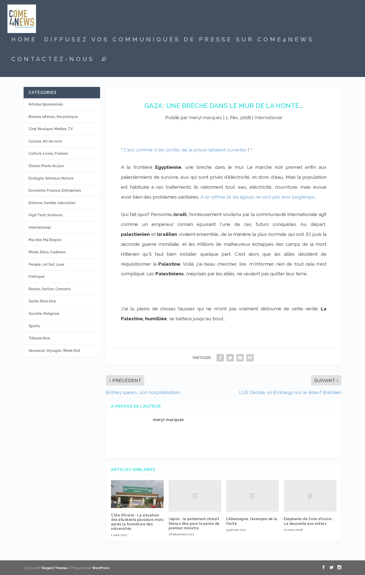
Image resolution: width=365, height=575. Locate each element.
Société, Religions (44, 314)
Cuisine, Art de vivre (45, 141)
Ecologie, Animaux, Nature (51, 178)
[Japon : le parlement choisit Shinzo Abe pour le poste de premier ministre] (195, 496)
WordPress (101, 568)
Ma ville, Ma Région (45, 240)
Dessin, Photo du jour (46, 166)
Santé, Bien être (42, 301)
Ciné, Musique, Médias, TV (51, 129)
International (268, 117)
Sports (34, 326)
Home (24, 40)
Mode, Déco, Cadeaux (47, 252)
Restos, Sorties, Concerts (50, 289)
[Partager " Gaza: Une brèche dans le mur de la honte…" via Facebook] (220, 358)
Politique (36, 277)
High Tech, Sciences (46, 215)
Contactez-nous (52, 60)
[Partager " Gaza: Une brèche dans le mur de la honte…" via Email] (240, 358)
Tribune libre (39, 338)
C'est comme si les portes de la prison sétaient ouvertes (185, 149)
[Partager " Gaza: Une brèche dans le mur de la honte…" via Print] (250, 358)
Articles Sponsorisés (46, 104)
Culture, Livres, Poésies (48, 153)
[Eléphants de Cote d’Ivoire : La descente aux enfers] (310, 496)
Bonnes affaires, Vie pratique (53, 117)
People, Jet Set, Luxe (46, 264)
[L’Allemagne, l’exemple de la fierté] (252, 496)
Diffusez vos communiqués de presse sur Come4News (179, 40)
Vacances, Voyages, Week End (54, 351)
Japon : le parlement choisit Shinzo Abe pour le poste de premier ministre (194, 523)
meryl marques (205, 117)
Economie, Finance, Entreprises (55, 190)
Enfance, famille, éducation (52, 203)
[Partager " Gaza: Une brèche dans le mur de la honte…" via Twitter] (230, 358)
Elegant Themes (54, 568)
